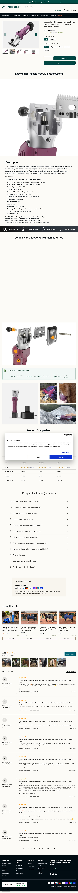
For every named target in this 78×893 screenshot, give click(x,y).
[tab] (71, 671)
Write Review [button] (70, 654)
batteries (41, 168)
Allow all (61, 457)
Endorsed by (5, 873)
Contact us (53, 15)
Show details (65, 452)
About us (30, 863)
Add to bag (11, 638)
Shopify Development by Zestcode (68, 886)
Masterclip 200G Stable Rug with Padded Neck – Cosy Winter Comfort (67, 628)
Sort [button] (3, 671)
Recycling (4, 870)
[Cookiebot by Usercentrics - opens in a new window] (65, 435)
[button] (73, 10)
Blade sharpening (20, 868)
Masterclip (57, 886)
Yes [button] (31, 691)
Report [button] (34, 691)
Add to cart (64, 58)
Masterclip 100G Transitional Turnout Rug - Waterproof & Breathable (48, 628)
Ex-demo (60, 15)
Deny (38, 457)
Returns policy (19, 873)
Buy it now (59, 63)
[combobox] (44, 6)
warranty (61, 173)
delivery (48, 173)
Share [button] (38, 691)
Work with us (31, 869)
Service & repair (20, 865)
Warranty (18, 870)
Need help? (58, 10)
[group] (10, 653)
